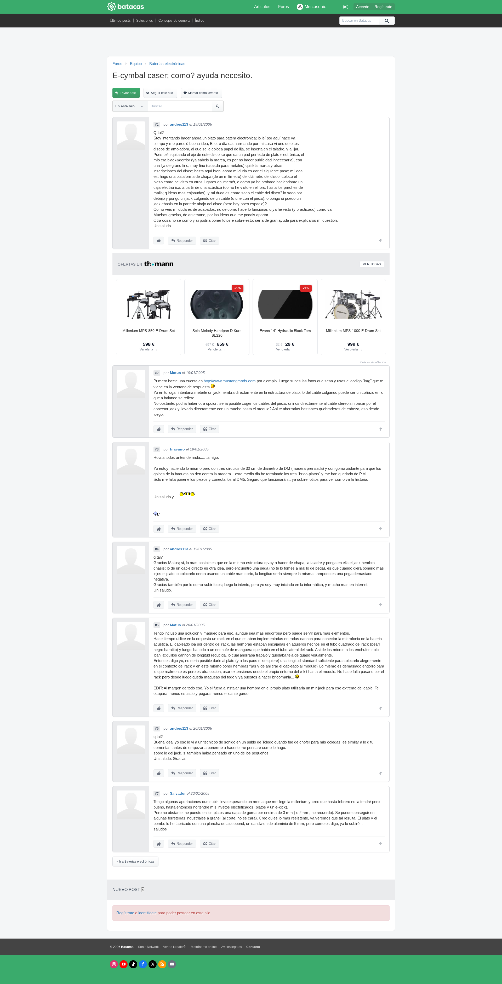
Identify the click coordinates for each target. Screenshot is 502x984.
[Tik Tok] (133, 964)
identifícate (147, 913)
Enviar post (128, 93)
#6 (157, 728)
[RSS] (162, 964)
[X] (153, 964)
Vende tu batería (174, 947)
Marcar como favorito (203, 93)
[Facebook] (143, 964)
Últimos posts (120, 20)
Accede (362, 7)
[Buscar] (387, 21)
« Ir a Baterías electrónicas (135, 861)
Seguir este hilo (162, 93)
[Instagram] (114, 964)
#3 (157, 449)
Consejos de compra (174, 20)
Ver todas (372, 264)
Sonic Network (148, 947)
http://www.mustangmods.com (230, 381)
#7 (157, 793)
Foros (283, 6)
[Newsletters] (172, 964)
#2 (157, 373)
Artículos (262, 6)
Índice (199, 20)
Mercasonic (315, 6)
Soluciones (144, 20)
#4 (157, 549)
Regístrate (383, 7)
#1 (157, 124)
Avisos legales (231, 947)
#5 (157, 625)
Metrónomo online (204, 947)
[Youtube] (123, 964)
